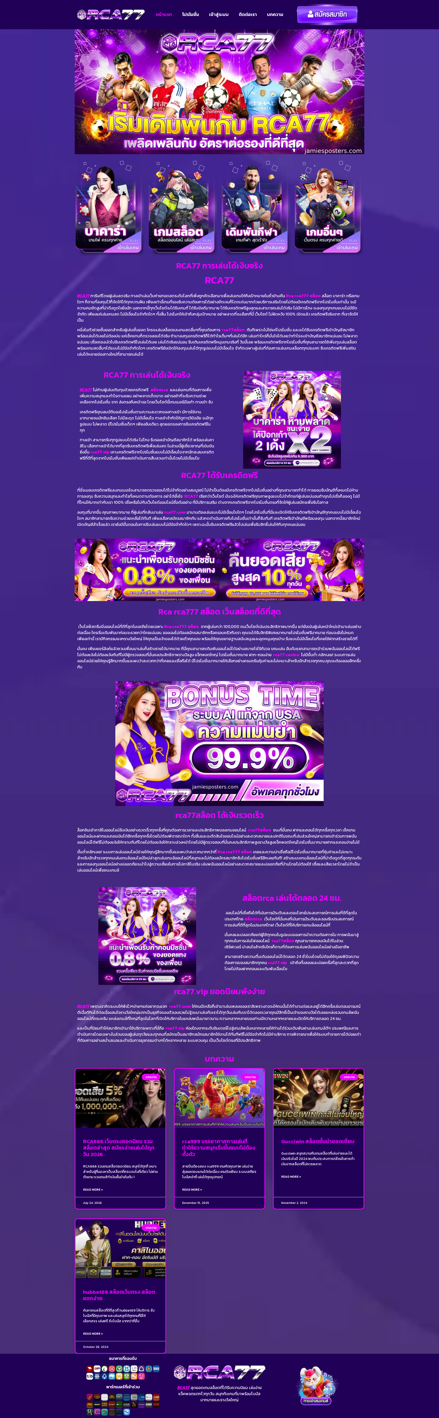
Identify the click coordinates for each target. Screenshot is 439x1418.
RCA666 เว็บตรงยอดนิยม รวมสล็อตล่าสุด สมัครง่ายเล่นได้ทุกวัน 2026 (118, 1147)
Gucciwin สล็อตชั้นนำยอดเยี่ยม (317, 1141)
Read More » (93, 1189)
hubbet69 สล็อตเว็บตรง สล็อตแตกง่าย (119, 1295)
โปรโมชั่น (190, 14)
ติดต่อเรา (248, 14)
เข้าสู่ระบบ (219, 14)
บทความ (275, 14)
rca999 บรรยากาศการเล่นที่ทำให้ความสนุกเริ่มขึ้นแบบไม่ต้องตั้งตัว (218, 1147)
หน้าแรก (164, 14)
